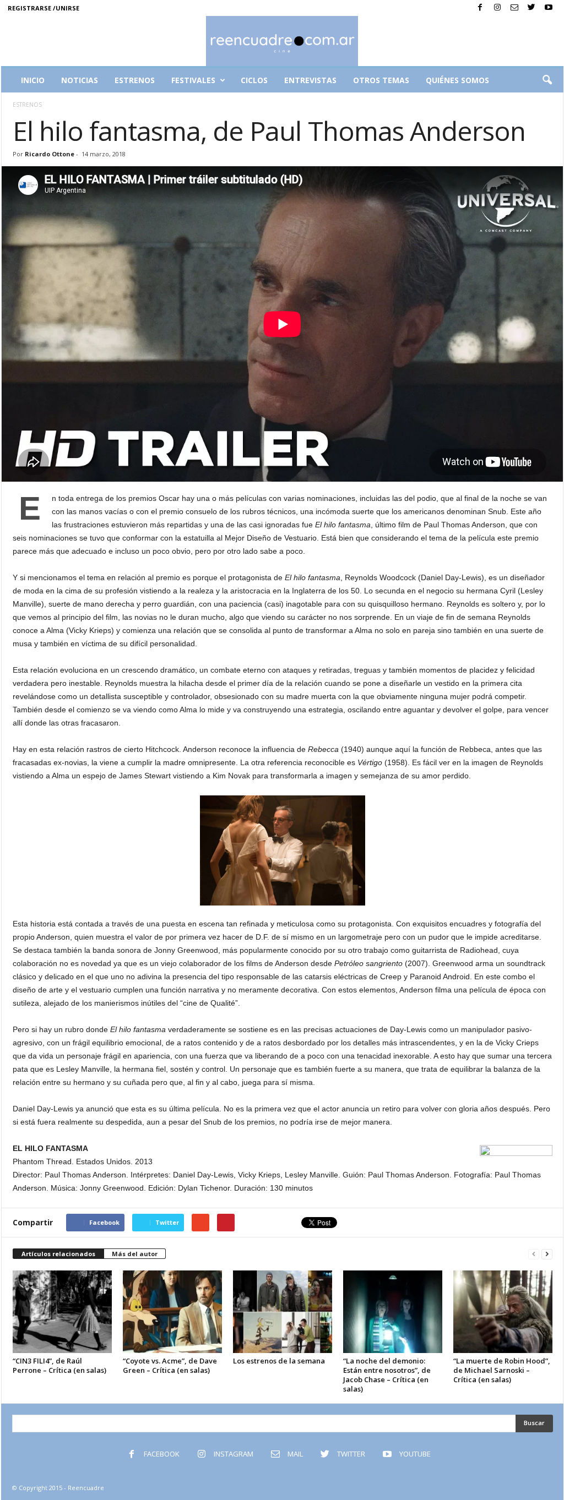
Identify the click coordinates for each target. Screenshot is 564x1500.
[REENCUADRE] (282, 41)
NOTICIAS (79, 80)
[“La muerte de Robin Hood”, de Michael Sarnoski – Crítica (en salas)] (502, 1311)
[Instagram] (497, 8)
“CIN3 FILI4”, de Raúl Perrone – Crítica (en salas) (59, 1365)
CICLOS (254, 80)
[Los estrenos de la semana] (282, 1311)
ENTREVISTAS (310, 80)
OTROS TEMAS (381, 80)
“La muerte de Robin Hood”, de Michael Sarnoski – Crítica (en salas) (501, 1370)
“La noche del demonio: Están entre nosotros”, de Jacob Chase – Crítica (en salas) (387, 1375)
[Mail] (514, 8)
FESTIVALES (193, 80)
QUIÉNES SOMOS (457, 80)
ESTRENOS (135, 80)
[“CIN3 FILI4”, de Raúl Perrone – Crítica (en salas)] (62, 1311)
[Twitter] (531, 8)
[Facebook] (480, 8)
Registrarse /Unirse (43, 8)
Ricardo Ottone (49, 154)
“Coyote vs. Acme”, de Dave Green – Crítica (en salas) (170, 1365)
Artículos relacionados (58, 1254)
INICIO (33, 80)
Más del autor (135, 1254)
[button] (547, 80)
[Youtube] (548, 8)
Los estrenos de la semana (279, 1361)
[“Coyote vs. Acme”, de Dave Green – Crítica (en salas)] (172, 1311)
